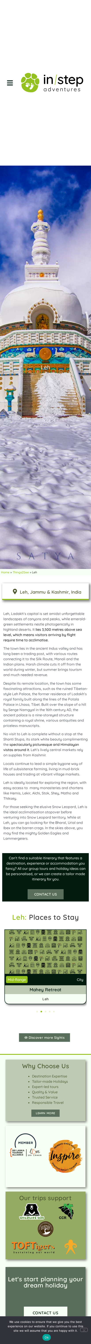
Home (5, 572)
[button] (10, 83)
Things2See (21, 572)
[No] (84, 1330)
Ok (47, 1337)
